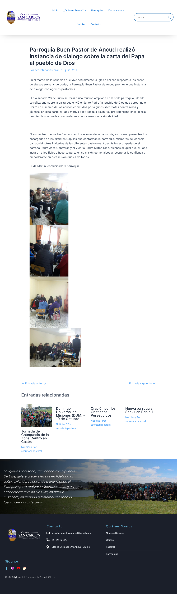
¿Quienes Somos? (73, 10)
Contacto (95, 24)
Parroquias (97, 10)
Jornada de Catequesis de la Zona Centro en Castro (35, 436)
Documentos (115, 10)
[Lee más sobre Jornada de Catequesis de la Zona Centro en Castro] (36, 415)
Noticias (81, 24)
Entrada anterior (34, 383)
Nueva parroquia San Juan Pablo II (139, 410)
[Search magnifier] (169, 17)
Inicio (55, 10)
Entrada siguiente (142, 383)
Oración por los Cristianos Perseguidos (103, 411)
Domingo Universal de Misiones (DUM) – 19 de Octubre (70, 413)
